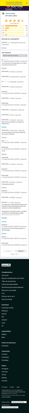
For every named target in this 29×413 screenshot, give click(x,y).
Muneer (13, 182)
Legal (18, 387)
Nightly (4, 334)
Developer (5, 360)
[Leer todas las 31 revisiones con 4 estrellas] (14, 28)
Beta (3, 337)
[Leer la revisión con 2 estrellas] (14, 32)
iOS (3, 317)
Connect (4, 354)
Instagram (5, 369)
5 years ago (20, 81)
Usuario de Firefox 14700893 (12, 192)
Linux (3, 323)
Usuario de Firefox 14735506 (12, 177)
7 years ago (23, 93)
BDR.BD (13, 197)
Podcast (4, 381)
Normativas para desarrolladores (12, 287)
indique (13, 390)
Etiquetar (4, 48)
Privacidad (4, 387)
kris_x (12, 115)
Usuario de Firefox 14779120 (11, 159)
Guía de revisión (7, 299)
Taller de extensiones (9, 281)
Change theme (6, 405)
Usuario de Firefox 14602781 (11, 226)
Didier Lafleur (12, 15)
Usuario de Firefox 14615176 (11, 238)
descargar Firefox (17, 4)
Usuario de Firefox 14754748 (12, 170)
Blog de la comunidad (9, 290)
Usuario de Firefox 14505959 (12, 244)
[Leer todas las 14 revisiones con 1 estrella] (14, 35)
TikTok (4, 375)
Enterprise (5, 346)
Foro (3, 293)
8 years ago (22, 42)
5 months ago (23, 61)
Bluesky (4, 378)
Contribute (5, 357)
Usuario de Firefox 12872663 (11, 148)
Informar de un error (8, 296)
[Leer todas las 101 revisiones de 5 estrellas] (14, 25)
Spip (12, 202)
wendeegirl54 (14, 42)
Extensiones (9, 9)
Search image (10, 13)
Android (4, 320)
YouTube (4, 372)
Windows (5, 311)
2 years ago (19, 71)
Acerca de (5, 275)
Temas (16, 9)
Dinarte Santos (15, 76)
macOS (4, 314)
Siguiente (20, 251)
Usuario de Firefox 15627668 (12, 93)
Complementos (7, 272)
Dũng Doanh (14, 130)
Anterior (8, 251)
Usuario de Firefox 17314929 (11, 61)
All (2, 326)
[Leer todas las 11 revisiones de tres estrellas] (14, 30)
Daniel (12, 98)
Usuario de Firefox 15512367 (11, 104)
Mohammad (14, 109)
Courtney (13, 164)
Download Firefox (8, 308)
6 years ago (19, 86)
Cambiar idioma (6, 402)
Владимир (13, 81)
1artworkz (13, 120)
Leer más (4, 217)
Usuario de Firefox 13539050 (11, 142)
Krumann (13, 71)
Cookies (12, 387)
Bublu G (13, 86)
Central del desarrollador (10, 284)
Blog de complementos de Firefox (13, 278)
